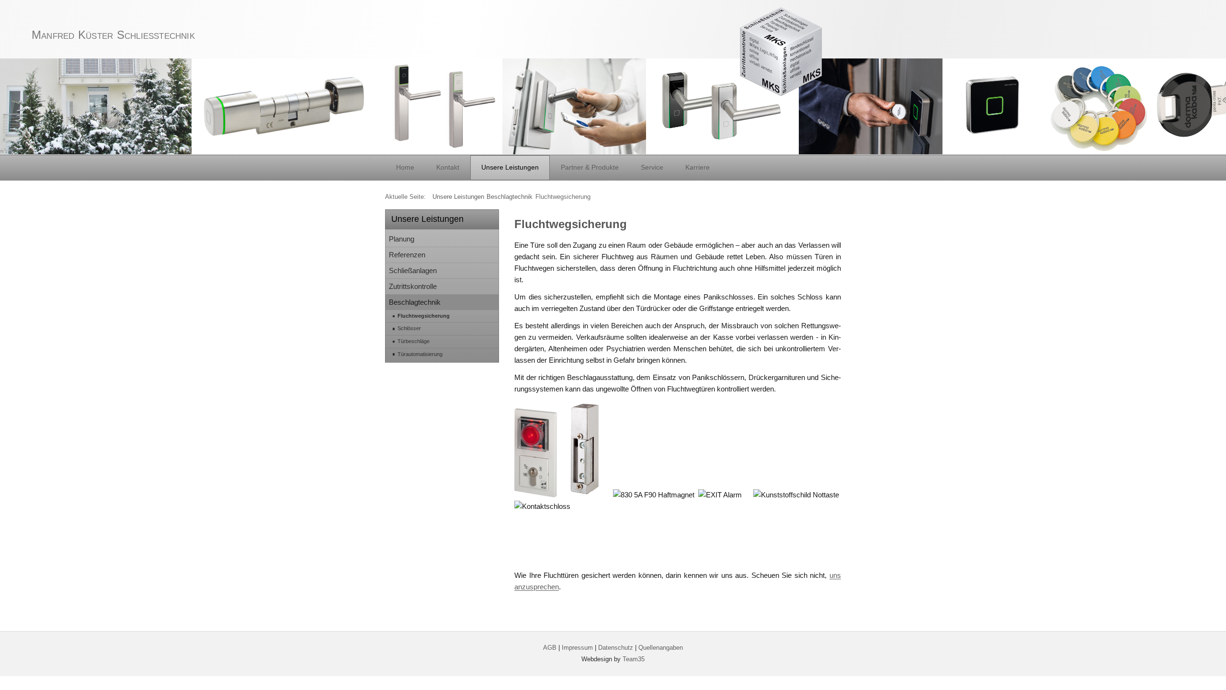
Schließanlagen (413, 270)
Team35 (634, 659)
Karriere (697, 167)
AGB (549, 647)
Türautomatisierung (420, 354)
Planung (401, 239)
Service (652, 167)
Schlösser (409, 328)
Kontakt (447, 167)
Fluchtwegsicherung (423, 316)
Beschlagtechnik (415, 302)
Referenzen (407, 255)
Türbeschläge (413, 341)
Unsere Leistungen (510, 167)
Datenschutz (615, 647)
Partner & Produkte (590, 167)
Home (405, 167)
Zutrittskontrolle (413, 286)
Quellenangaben (660, 647)
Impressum (577, 647)
